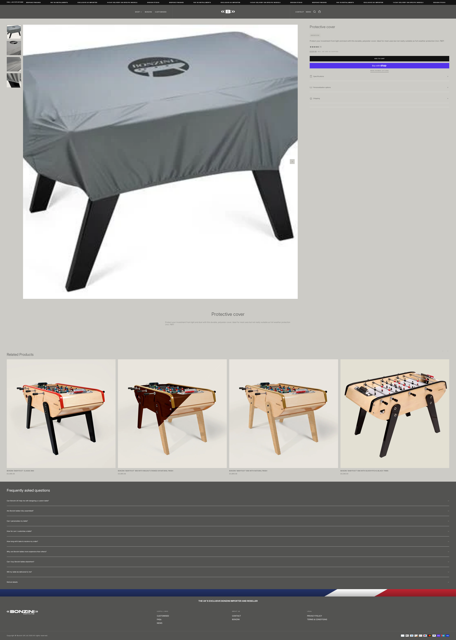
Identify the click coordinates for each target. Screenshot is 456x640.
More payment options (379, 70)
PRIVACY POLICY (314, 616)
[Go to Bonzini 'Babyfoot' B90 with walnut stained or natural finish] (172, 413)
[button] (314, 12)
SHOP (137, 12)
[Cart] (319, 12)
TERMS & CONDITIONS (317, 619)
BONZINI (148, 12)
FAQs (159, 619)
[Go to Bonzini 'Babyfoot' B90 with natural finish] (283, 413)
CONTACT (236, 616)
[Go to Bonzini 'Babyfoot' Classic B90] (61, 413)
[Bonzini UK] (22, 612)
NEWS (159, 623)
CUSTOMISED (161, 12)
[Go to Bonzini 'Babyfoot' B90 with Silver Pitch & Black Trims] (394, 413)
